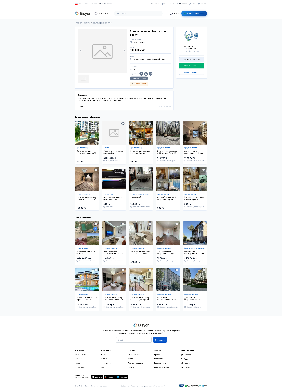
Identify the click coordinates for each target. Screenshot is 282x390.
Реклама (131, 367)
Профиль (157, 355)
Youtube (187, 368)
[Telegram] (141, 74)
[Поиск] (118, 13)
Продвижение (140, 84)
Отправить (160, 340)
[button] (96, 123)
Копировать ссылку (139, 78)
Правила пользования (136, 363)
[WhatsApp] (146, 74)
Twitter (186, 359)
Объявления (106, 363)
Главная (78, 23)
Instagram (187, 363)
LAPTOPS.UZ (79, 359)
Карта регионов (160, 363)
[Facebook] (150, 74)
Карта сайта (158, 359)
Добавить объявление (195, 13)
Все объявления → (191, 72)
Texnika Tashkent (81, 355)
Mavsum (78, 363)
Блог (103, 367)
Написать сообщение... (191, 66)
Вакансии (104, 359)
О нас (103, 355)
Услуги (130, 359)
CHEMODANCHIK (81, 367)
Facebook (187, 355)
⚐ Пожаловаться (165, 106)
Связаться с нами (134, 355)
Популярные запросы (162, 367)
